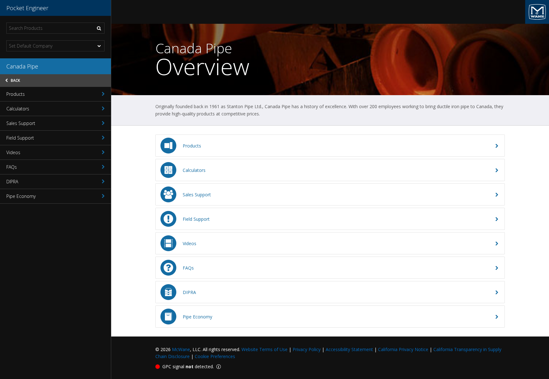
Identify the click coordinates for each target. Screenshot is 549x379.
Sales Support (20, 123)
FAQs (11, 167)
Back (15, 80)
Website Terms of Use (264, 349)
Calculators (17, 109)
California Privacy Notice (403, 349)
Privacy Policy (307, 349)
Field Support (20, 138)
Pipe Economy (21, 196)
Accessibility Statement (349, 349)
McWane (181, 349)
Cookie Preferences (215, 356)
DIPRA (12, 182)
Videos (13, 152)
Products (15, 94)
